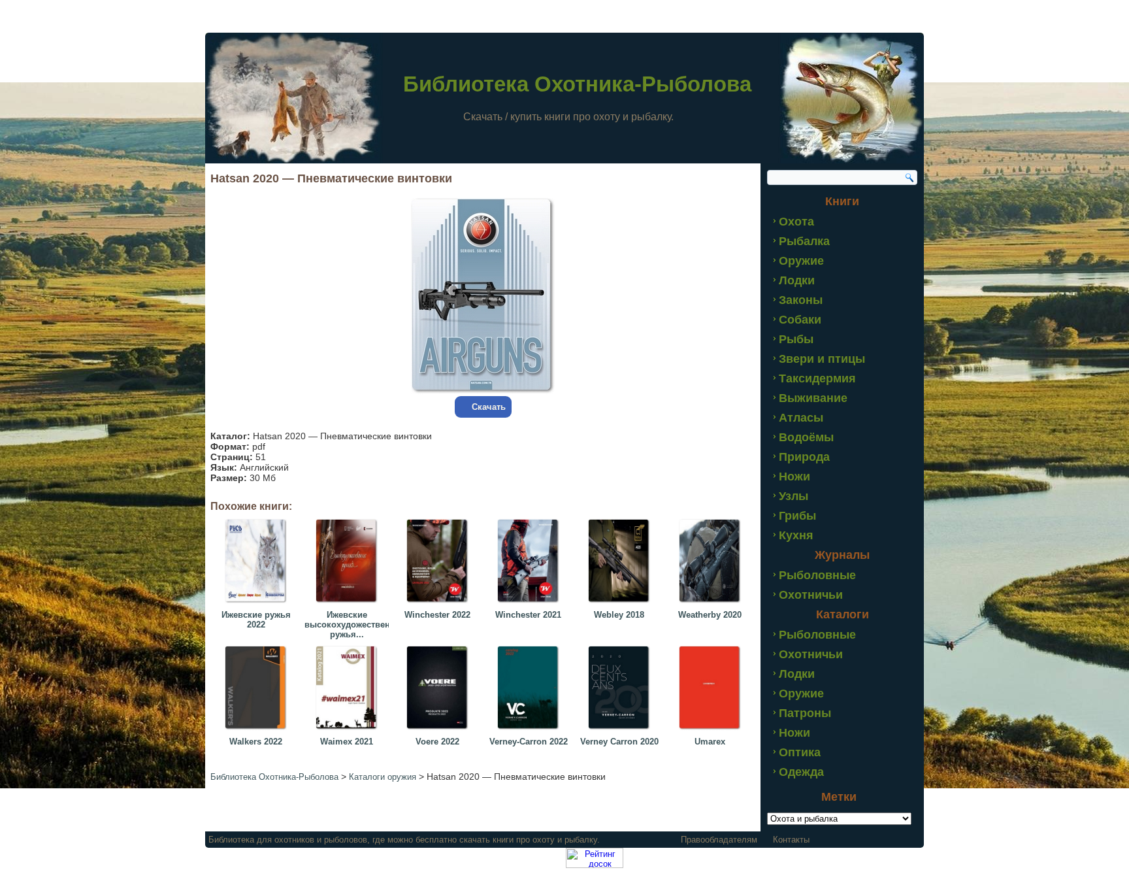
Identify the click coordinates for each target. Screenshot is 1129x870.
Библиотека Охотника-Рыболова (577, 84)
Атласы (801, 417)
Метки (839, 796)
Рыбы (796, 339)
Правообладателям (719, 840)
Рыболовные (817, 575)
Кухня (796, 535)
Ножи (794, 476)
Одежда (801, 771)
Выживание (813, 398)
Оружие (801, 260)
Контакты (791, 840)
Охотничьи (811, 594)
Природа (804, 456)
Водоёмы (806, 437)
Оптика (800, 752)
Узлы (793, 496)
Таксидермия (817, 378)
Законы (801, 300)
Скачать (489, 407)
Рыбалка (804, 241)
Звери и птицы (822, 358)
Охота (796, 221)
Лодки (797, 280)
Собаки (800, 319)
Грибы (797, 515)
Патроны (805, 713)
